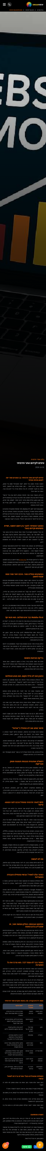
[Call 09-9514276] (9, 4)
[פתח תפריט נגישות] (39, 1144)
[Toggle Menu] (4, 4)
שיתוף (25, 1147)
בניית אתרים (22, 560)
